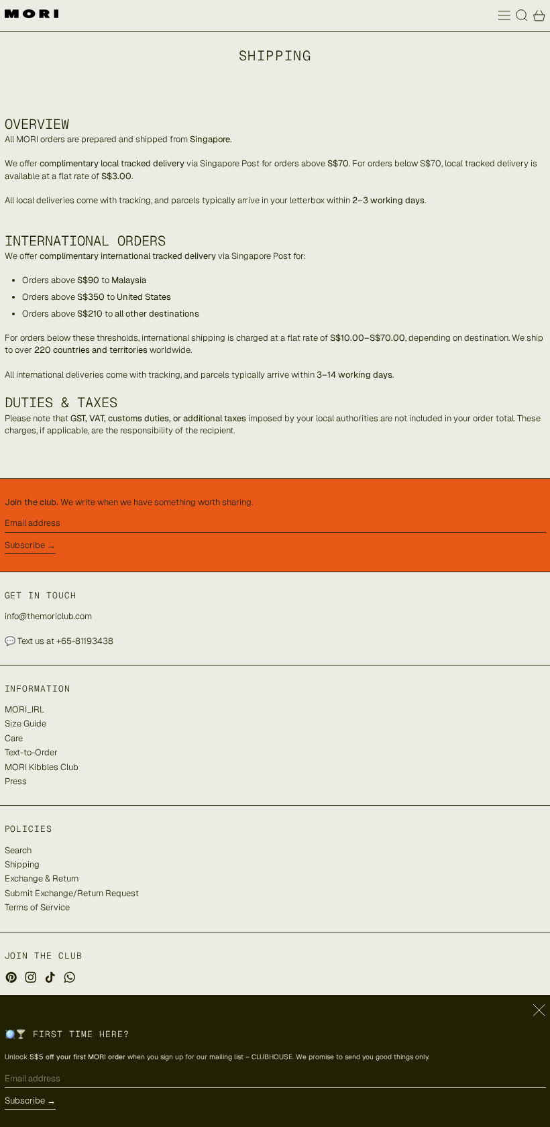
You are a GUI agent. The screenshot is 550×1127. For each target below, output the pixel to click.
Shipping (22, 864)
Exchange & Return (41, 878)
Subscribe (25, 545)
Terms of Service (37, 907)
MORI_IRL (24, 709)
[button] (522, 15)
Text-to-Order (31, 752)
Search (18, 850)
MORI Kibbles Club (41, 767)
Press (16, 781)
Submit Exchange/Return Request (72, 893)
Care (14, 738)
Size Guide (25, 723)
